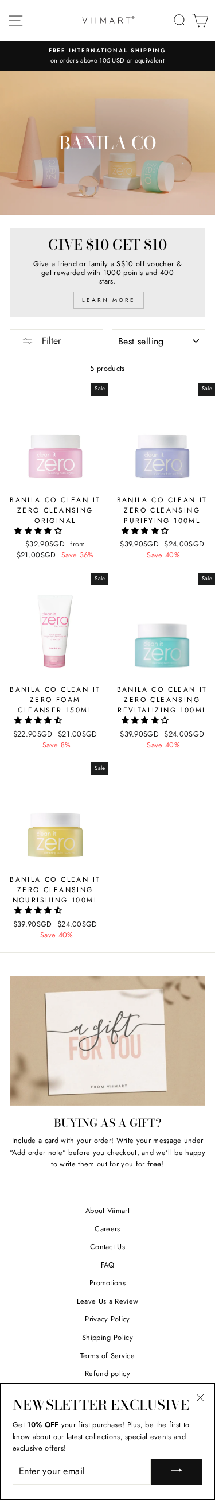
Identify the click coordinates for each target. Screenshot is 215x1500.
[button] (39, 530)
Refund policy (107, 1373)
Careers (107, 1228)
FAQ (108, 1264)
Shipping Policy (107, 1337)
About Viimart (107, 1210)
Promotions (107, 1282)
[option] (107, 55)
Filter (50, 340)
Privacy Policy (107, 1318)
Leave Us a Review (107, 1301)
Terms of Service (107, 1355)
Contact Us (107, 1246)
